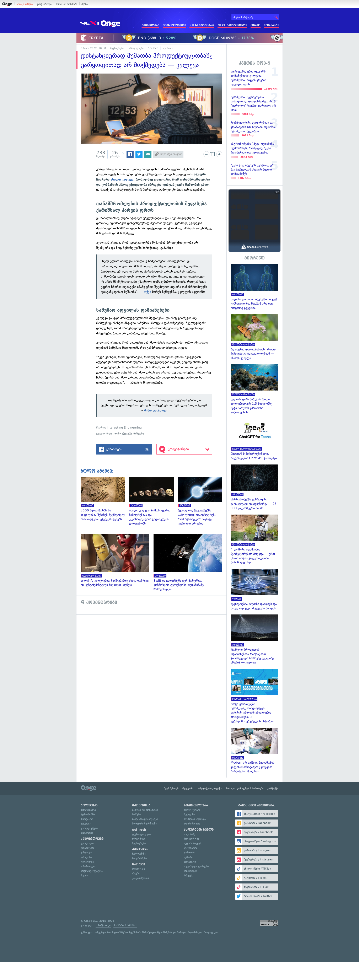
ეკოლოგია (87, 843)
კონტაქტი (272, 788)
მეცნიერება (150, 25)
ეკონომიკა (141, 805)
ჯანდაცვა (86, 852)
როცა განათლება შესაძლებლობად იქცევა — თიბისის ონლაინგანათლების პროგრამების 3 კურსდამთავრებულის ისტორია (254, 696)
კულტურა (140, 849)
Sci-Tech (153, 48)
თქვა (148, 292)
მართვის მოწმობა (66, 4)
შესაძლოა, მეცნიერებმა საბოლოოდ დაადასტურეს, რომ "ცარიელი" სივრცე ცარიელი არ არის (202, 501)
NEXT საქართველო (232, 25)
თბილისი (86, 857)
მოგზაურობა (191, 838)
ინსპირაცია (190, 870)
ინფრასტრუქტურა (92, 870)
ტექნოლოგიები (174, 25)
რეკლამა (187, 788)
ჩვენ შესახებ (171, 788)
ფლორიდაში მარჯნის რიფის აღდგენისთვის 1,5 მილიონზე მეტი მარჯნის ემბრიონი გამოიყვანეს (254, 389)
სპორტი (138, 864)
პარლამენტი (88, 809)
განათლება (87, 847)
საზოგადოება (136, 48)
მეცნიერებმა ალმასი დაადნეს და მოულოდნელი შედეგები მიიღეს (254, 589)
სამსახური (190, 861)
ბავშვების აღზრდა (195, 819)
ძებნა (84, 4)
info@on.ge (103, 925)
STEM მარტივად (201, 25)
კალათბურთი (140, 878)
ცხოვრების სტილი (199, 829)
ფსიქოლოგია (192, 809)
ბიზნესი (136, 814)
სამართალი (88, 866)
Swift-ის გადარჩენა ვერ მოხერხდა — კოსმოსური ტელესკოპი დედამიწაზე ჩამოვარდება (190, 562)
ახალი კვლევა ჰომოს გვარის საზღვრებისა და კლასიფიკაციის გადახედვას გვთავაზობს (153, 501)
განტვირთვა (44, 4)
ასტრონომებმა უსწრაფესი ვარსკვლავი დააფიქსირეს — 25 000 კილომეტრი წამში (254, 487)
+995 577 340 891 (125, 925)
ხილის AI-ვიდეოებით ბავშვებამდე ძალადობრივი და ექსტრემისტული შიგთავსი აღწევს (117, 560)
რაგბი (135, 873)
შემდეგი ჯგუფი (155, 410)
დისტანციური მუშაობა (129, 433)
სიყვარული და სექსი (196, 866)
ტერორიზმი (88, 814)
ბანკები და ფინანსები (145, 809)
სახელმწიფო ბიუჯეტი (145, 819)
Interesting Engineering (124, 427)
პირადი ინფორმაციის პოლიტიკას (197, 932)
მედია (84, 875)
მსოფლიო (87, 819)
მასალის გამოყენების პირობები (244, 788)
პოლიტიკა (89, 805)
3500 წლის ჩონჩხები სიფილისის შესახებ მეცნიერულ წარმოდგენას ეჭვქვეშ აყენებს (105, 499)
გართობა (189, 852)
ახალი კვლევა (122, 179)
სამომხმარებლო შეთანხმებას (154, 932)
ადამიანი (168, 48)
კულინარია (190, 847)
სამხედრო (87, 832)
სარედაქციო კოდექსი (209, 788)
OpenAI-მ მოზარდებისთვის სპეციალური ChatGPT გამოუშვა (254, 439)
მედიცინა (189, 814)
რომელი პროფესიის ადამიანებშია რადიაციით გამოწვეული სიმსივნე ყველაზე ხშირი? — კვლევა (254, 639)
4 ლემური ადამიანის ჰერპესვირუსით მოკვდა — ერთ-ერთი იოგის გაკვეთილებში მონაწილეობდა (254, 540)
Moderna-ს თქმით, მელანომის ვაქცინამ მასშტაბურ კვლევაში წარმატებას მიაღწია (254, 751)
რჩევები (188, 875)
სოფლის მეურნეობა (144, 823)
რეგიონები (87, 861)
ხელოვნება (139, 853)
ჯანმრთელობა (196, 805)
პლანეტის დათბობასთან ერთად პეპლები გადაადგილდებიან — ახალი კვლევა (254, 337)
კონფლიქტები (89, 828)
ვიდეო (256, 25)
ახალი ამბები (25, 4)
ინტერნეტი (138, 838)
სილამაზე (189, 834)
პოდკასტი (271, 25)
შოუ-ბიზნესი (139, 858)
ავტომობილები (193, 843)
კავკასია (86, 823)
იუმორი (188, 857)
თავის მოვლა (192, 823)
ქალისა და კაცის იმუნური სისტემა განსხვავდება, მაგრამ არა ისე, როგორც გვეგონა (254, 287)
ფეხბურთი (138, 868)
